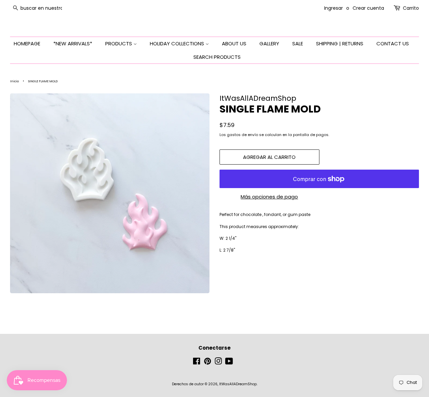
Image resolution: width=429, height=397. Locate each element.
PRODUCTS (119, 43)
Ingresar (333, 8)
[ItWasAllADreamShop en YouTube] (229, 362)
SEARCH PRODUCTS (217, 56)
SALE (297, 43)
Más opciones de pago (269, 196)
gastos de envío (242, 134)
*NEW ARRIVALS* (72, 43)
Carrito (411, 8)
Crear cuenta (368, 8)
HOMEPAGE (27, 43)
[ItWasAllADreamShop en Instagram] (218, 362)
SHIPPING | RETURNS (339, 43)
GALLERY (269, 43)
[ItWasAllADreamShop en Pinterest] (207, 362)
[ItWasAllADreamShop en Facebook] (196, 362)
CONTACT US (392, 43)
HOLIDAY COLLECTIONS (177, 43)
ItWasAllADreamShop (238, 384)
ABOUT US (234, 43)
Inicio (14, 81)
